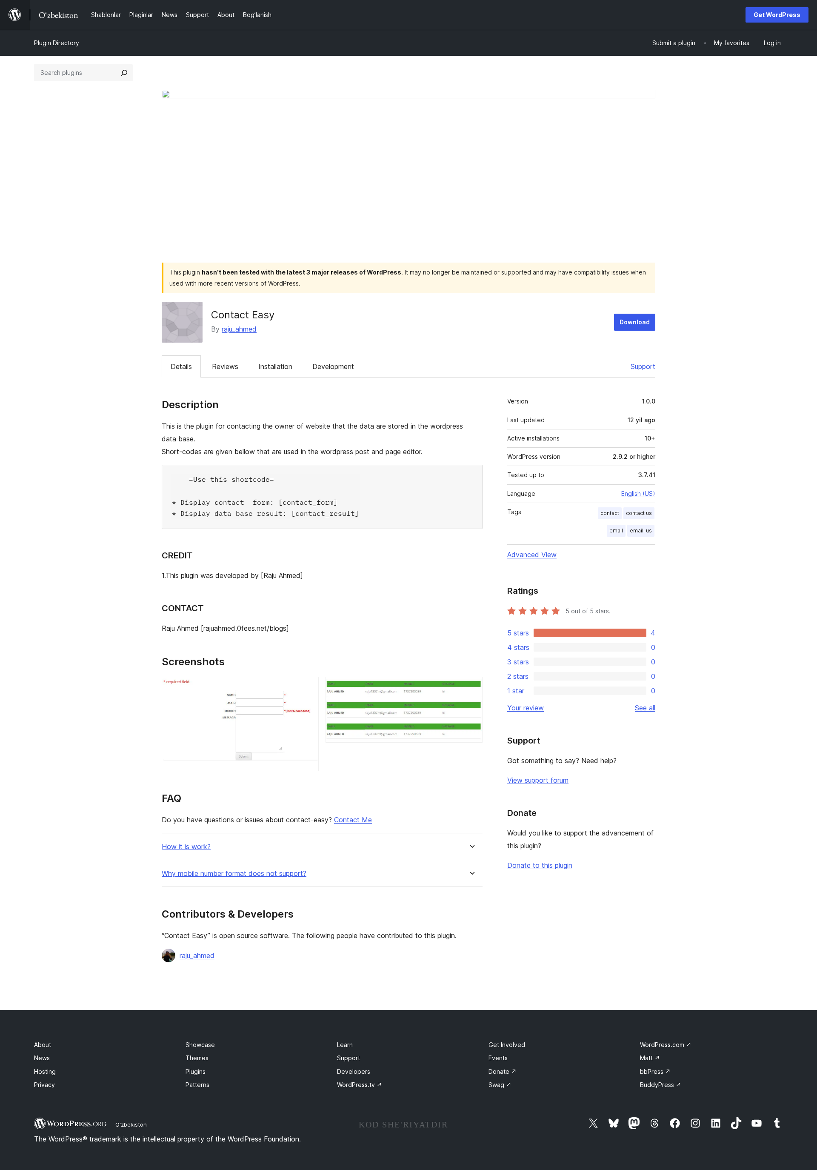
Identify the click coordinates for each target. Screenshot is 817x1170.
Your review (525, 708)
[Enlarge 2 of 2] (471, 688)
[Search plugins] (124, 72)
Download (635, 322)
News (42, 1057)
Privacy (44, 1084)
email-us (641, 530)
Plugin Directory (56, 42)
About (42, 1044)
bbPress (655, 1071)
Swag (499, 1084)
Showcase (200, 1044)
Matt (650, 1057)
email (616, 530)
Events (498, 1057)
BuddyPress (660, 1084)
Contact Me (353, 819)
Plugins (196, 1071)
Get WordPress (777, 14)
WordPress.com (665, 1044)
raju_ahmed (239, 329)
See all (645, 708)
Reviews (225, 366)
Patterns (197, 1084)
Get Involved (506, 1044)
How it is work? (186, 847)
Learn (345, 1044)
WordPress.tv (359, 1084)
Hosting (45, 1071)
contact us (639, 513)
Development (333, 366)
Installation (275, 366)
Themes (197, 1057)
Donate (502, 1071)
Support (643, 366)
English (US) (638, 493)
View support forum (537, 780)
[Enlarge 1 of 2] (307, 688)
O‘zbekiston (131, 1124)
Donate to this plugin (539, 865)
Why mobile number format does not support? (234, 874)
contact (609, 513)
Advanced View (532, 554)
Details (181, 366)
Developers (353, 1071)
